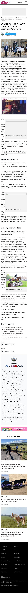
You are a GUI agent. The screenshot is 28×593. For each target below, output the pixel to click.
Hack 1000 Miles (18, 560)
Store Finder (3, 572)
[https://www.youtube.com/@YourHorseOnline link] (15, 366)
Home (2, 17)
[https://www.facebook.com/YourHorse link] (6, 366)
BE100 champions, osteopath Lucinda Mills (15, 153)
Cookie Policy (4, 568)
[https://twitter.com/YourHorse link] (9, 366)
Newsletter (21, 2)
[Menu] (26, 2)
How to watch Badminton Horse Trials (12, 331)
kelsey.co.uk (15, 585)
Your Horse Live (17, 572)
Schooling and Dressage (19, 564)
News (15, 549)
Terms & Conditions (5, 560)
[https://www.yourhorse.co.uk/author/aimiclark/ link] (21, 366)
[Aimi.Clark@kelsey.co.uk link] (18, 366)
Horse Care (16, 553)
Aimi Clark (7, 32)
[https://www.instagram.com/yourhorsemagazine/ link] (12, 366)
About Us (3, 549)
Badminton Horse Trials (11, 17)
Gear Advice (17, 557)
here (15, 314)
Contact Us (3, 553)
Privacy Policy (4, 564)
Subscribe (3, 557)
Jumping (16, 568)
